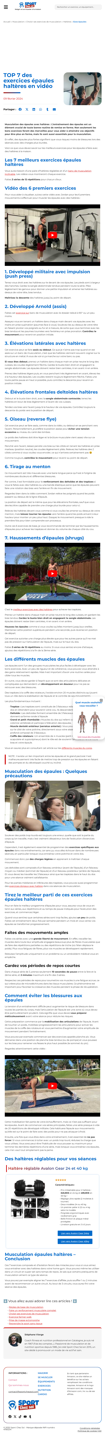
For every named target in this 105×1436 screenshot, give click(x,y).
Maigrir (43, 1373)
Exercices (44, 1386)
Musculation (18, 21)
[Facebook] (9, 1416)
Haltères (67, 21)
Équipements (46, 1381)
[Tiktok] (20, 1416)
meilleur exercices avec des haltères (32, 609)
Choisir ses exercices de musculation (43, 21)
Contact (12, 1380)
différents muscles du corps (77, 748)
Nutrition (44, 1390)
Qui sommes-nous (18, 1385)
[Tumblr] (30, 1416)
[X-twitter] (15, 1416)
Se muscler (45, 1377)
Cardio (42, 1394)
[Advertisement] (52, 44)
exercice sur (22, 313)
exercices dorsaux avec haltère (26, 886)
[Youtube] (25, 1416)
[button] (5, 7)
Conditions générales (90, 1428)
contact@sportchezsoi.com (23, 1391)
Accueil (6, 21)
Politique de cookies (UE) (90, 1431)
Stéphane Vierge (34, 1334)
